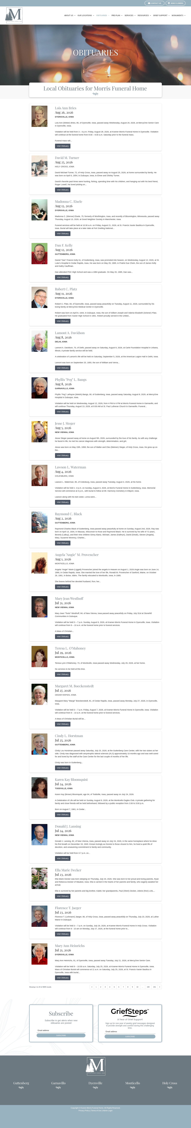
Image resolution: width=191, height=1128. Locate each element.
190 (148, 987)
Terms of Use (96, 1111)
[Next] (160, 987)
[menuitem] (69, 15)
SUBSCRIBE (61, 1035)
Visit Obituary (63, 146)
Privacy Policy (84, 1111)
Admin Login (108, 1111)
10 (137, 987)
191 (154, 987)
